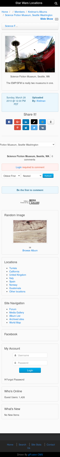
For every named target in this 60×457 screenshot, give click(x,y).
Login (19, 167)
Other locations (17, 291)
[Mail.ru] (42, 121)
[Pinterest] (17, 127)
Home (5, 11)
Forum (12, 309)
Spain (12, 281)
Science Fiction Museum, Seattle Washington (28, 15)
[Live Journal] (34, 121)
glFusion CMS (35, 454)
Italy (11, 278)
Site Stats (36, 444)
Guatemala (15, 288)
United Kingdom (17, 274)
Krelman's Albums (37, 11)
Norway (13, 284)
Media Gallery (16, 312)
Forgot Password (15, 379)
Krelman (41, 100)
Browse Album (30, 250)
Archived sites (16, 319)
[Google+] (17, 121)
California (14, 271)
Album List (14, 315)
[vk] (42, 127)
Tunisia (13, 268)
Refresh (48, 175)
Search (23, 444)
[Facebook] (9, 121)
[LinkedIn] (25, 121)
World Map (15, 322)
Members (20, 11)
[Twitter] (34, 127)
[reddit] (25, 127)
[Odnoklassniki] (51, 121)
